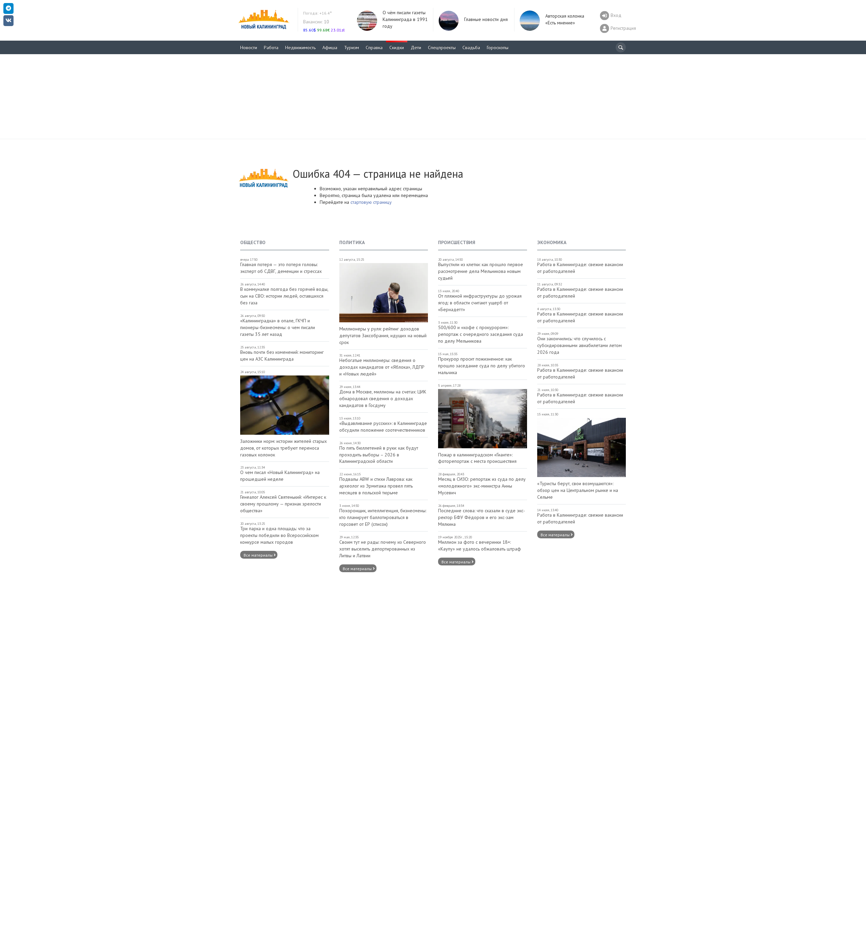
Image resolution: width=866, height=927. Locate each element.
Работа (271, 47)
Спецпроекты (442, 47)
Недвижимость (300, 47)
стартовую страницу (371, 202)
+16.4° (317, 13)
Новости (248, 47)
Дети (416, 47)
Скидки (396, 47)
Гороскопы (497, 47)
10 (316, 22)
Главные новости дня (486, 19)
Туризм (351, 47)
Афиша (329, 47)
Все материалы (259, 555)
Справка (374, 47)
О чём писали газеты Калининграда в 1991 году (405, 19)
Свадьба (471, 47)
